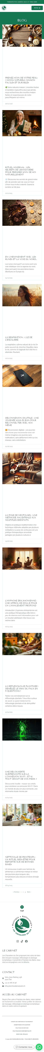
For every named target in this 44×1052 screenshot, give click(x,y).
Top (22, 911)
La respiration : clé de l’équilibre (18, 338)
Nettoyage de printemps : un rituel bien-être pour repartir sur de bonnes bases (20, 861)
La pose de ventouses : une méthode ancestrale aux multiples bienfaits (21, 517)
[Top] (22, 907)
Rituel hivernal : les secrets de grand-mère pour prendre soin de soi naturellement (20, 171)
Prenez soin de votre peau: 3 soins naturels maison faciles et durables (21, 80)
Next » (29, 892)
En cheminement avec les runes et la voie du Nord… (21, 258)
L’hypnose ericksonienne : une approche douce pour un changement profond (21, 603)
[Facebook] (26, 941)
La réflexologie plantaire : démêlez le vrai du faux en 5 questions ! (22, 688)
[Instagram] (18, 941)
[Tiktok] (22, 941)
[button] (22, 2)
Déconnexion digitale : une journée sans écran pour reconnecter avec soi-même (22, 421)
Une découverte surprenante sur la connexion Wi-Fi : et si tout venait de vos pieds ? (21, 775)
